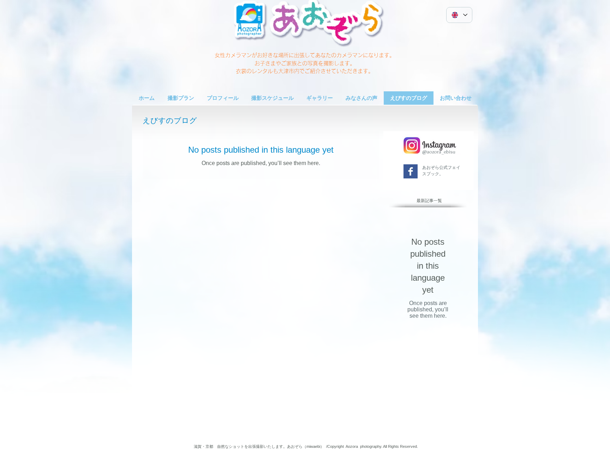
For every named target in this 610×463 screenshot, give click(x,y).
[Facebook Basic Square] (410, 171)
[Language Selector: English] (459, 15)
